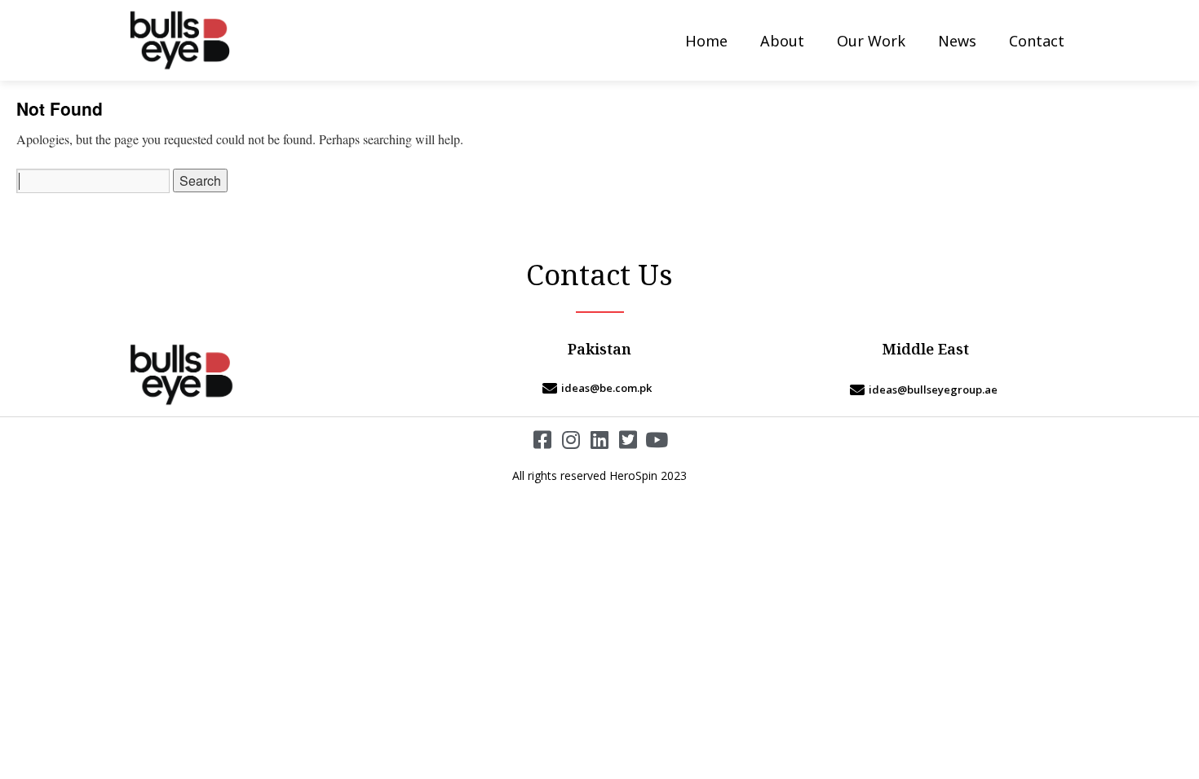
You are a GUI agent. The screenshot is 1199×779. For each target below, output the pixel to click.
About (782, 41)
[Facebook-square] (543, 439)
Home (706, 41)
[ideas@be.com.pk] (599, 388)
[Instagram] (571, 439)
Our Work (871, 41)
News (957, 41)
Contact (1036, 41)
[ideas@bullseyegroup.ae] (925, 389)
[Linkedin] (600, 439)
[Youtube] (657, 439)
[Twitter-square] (628, 439)
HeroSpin (633, 475)
